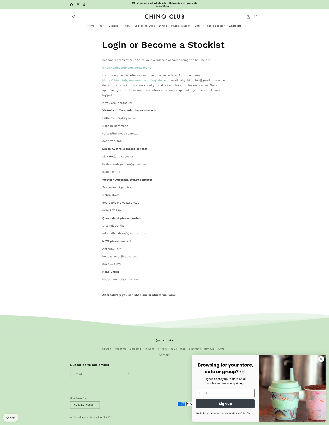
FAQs (221, 348)
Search (106, 348)
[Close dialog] (321, 359)
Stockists (195, 348)
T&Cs (174, 348)
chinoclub (84, 417)
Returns (149, 348)
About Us (120, 348)
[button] (74, 16)
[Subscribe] (128, 374)
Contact (164, 354)
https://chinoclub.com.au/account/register (132, 80)
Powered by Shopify (100, 417)
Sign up (225, 403)
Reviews (209, 348)
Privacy (162, 348)
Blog (182, 348)
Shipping (135, 348)
